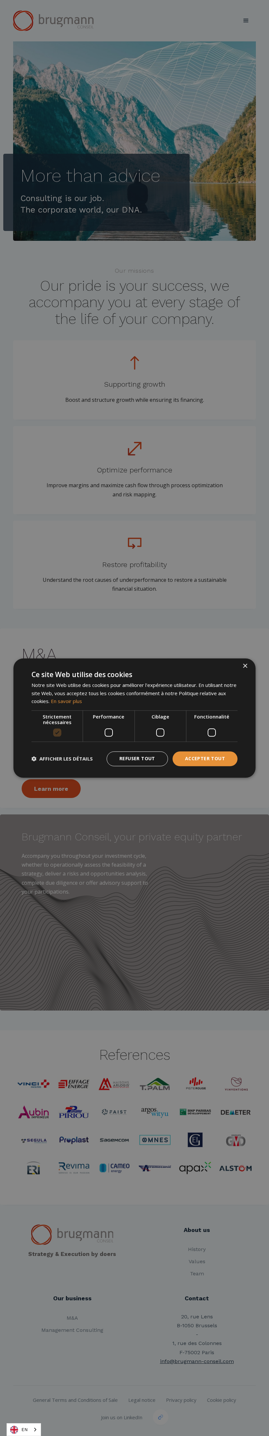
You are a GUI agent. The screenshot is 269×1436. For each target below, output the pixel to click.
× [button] (244, 666)
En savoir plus (66, 701)
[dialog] (134, 718)
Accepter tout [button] (205, 758)
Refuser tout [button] (137, 758)
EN (24, 1429)
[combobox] (24, 1429)
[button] (62, 759)
